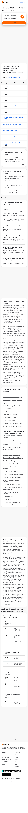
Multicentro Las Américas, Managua (12, 463)
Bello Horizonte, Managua (9, 461)
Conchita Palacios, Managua (10, 471)
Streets (16, 759)
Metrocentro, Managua (9, 440)
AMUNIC (14, 400)
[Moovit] (6, 2)
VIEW (17, 157)
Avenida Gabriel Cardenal (9, 417)
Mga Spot (5, 403)
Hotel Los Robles (19, 423)
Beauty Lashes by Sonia (15, 426)
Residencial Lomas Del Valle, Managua (12, 484)
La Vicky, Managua (7, 499)
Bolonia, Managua (7, 452)
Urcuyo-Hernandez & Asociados (11, 397)
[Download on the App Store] (15, 771)
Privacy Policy (12, 778)
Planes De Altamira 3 (8, 423)
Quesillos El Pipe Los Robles (10, 411)
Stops (16, 761)
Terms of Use (5, 778)
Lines (16, 754)
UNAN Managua (14, 414)
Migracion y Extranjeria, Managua (11, 455)
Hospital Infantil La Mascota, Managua (13, 474)
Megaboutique (6, 400)
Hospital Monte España (9, 420)
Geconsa (19, 400)
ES (3, 765)
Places (16, 757)
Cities (16, 764)
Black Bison (6, 414)
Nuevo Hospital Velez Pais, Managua (12, 477)
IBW (21, 397)
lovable (5, 394)
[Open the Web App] (6, 774)
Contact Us (18, 778)
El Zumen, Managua (8, 496)
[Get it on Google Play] (6, 771)
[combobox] (14, 16)
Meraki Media (11, 394)
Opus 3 (21, 405)
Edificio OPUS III (7, 408)
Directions (17, 766)
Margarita (5, 426)
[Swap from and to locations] (22, 17)
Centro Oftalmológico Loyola (10, 405)
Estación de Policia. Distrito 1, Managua (13, 458)
